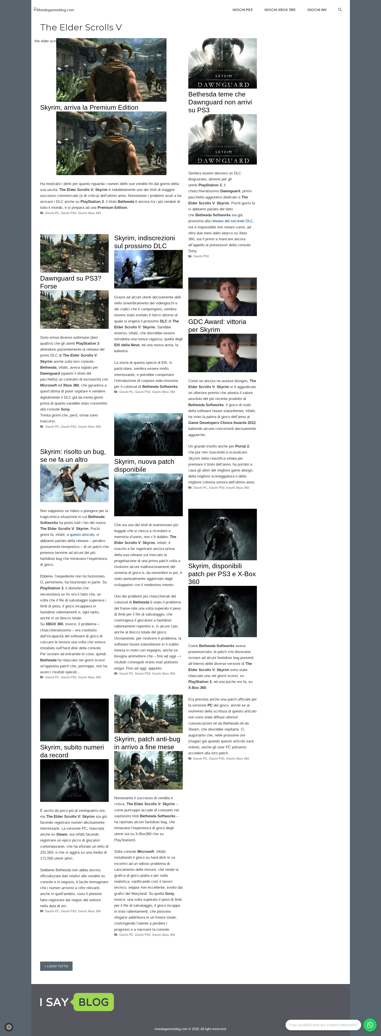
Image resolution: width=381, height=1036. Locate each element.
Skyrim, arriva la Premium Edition (89, 107)
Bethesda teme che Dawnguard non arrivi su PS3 (220, 102)
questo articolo (82, 535)
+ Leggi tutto (56, 966)
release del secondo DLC (232, 221)
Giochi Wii (316, 9)
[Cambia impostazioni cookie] (8, 1027)
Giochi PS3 (242, 9)
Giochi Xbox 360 (279, 9)
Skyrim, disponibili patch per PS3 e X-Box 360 (222, 573)
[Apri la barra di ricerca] (340, 9)
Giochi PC (52, 213)
